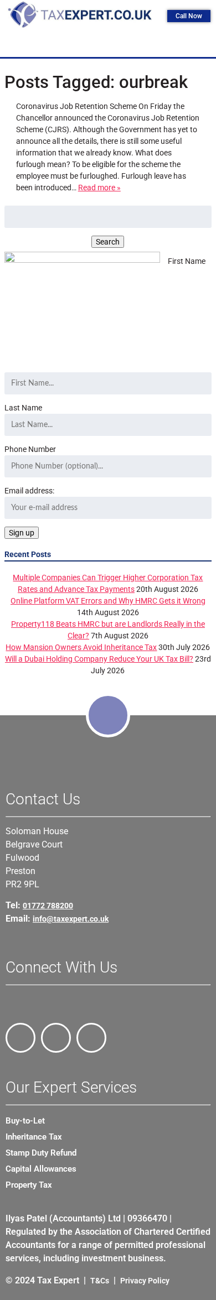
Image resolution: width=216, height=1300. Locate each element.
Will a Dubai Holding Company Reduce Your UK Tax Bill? (99, 658)
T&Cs (99, 1280)
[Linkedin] (91, 1038)
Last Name (23, 407)
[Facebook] (20, 1038)
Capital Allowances (41, 1169)
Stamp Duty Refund (41, 1153)
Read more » (99, 187)
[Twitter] (56, 1038)
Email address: (29, 490)
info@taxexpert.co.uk (71, 918)
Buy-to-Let (25, 1121)
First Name (186, 261)
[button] (111, 44)
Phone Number (30, 449)
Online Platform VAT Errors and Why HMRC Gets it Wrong (108, 600)
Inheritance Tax (34, 1137)
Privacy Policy (144, 1280)
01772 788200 (48, 905)
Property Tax (29, 1185)
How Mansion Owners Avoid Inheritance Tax (81, 647)
